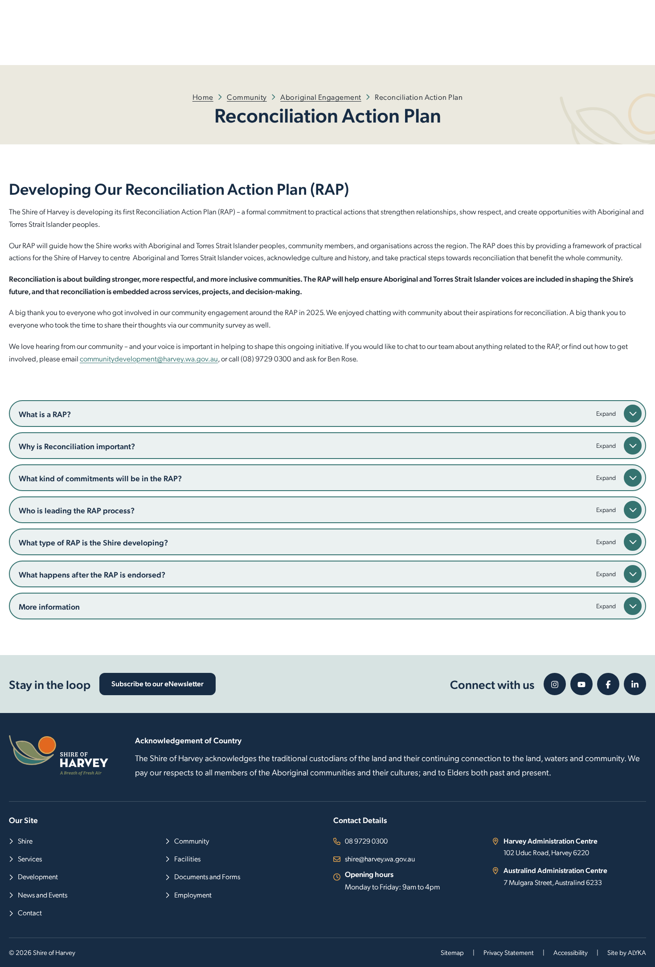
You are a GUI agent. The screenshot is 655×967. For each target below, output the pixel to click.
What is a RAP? (45, 414)
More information (49, 606)
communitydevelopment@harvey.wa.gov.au (149, 358)
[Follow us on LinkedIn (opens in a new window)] (635, 684)
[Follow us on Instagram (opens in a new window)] (555, 684)
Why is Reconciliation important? (77, 446)
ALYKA (637, 952)
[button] (633, 413)
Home (202, 97)
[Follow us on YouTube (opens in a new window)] (581, 684)
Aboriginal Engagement (320, 97)
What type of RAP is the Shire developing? (93, 542)
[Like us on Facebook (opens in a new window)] (608, 684)
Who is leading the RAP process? (77, 510)
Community (247, 97)
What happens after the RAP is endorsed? (92, 574)
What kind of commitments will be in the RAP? (100, 478)
